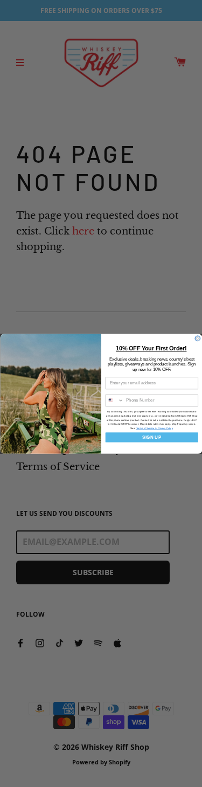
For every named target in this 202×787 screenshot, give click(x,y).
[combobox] (114, 400)
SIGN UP (151, 437)
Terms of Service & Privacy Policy (154, 428)
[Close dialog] (197, 338)
